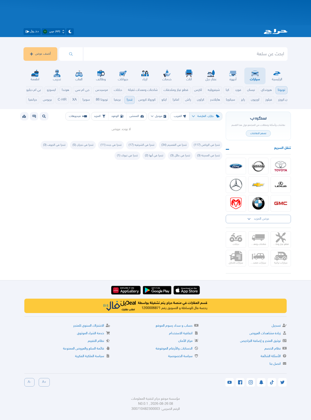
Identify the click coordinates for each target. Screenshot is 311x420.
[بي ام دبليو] (258, 203)
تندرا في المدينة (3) (208, 155)
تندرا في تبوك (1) (127, 155)
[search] (71, 54)
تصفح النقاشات (258, 133)
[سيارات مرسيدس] (236, 184)
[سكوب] (34, 116)
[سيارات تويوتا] (281, 166)
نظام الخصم (272, 349)
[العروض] (24, 116)
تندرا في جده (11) (110, 145)
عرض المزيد (261, 219)
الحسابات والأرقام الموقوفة (174, 349)
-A (29, 382)
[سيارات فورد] (236, 166)
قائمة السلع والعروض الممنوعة (83, 349)
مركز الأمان (185, 341)
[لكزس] (281, 184)
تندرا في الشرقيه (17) (141, 145)
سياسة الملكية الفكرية (89, 356)
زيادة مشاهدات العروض (265, 333)
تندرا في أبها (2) (154, 155)
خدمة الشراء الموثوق (90, 333)
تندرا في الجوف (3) (54, 145)
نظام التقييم (96, 341)
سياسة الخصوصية (180, 356)
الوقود (115, 116)
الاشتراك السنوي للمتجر (88, 326)
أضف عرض (43, 54)
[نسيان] (258, 166)
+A (44, 382)
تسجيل (276, 326)
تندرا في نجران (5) (83, 145)
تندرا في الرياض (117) (207, 145)
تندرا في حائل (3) (180, 155)
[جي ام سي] (281, 203)
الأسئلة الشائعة (271, 356)
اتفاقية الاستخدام (181, 333)
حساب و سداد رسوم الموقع (174, 326)
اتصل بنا (275, 364)
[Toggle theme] (70, 31)
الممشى (134, 116)
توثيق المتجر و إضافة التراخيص (260, 341)
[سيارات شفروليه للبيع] (258, 184)
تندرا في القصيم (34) (174, 145)
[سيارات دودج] (236, 203)
